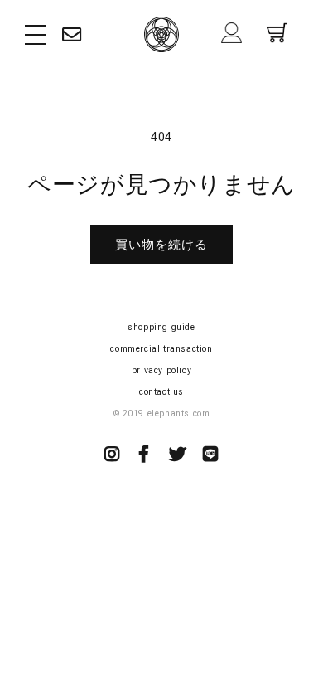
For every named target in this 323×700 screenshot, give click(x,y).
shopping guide (161, 327)
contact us (161, 391)
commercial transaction (161, 348)
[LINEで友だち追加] (211, 456)
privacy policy (161, 370)
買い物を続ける (161, 244)
